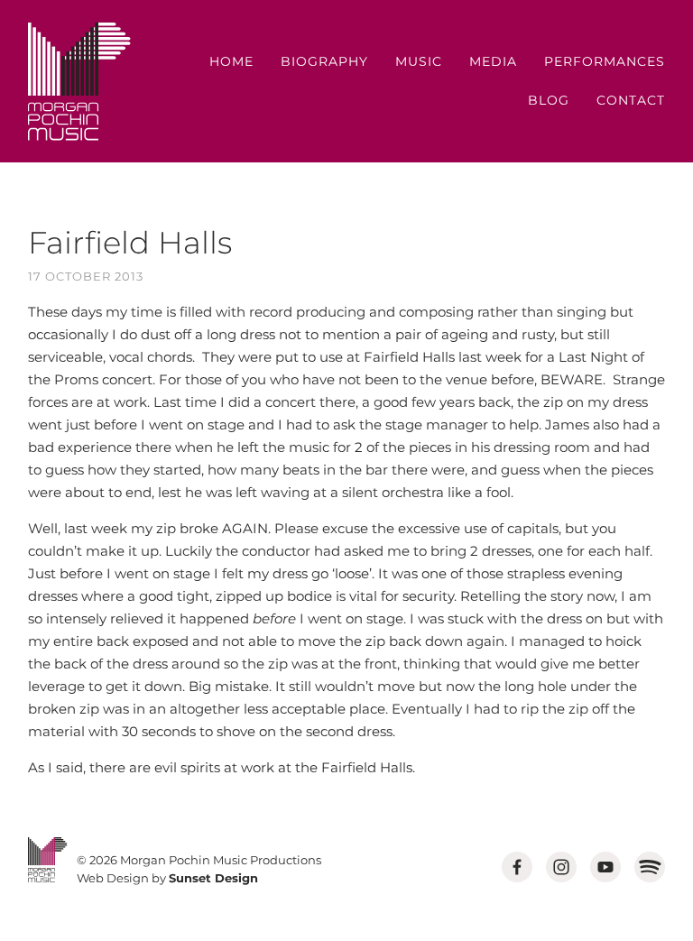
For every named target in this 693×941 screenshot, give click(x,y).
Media (493, 61)
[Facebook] (517, 867)
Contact (630, 100)
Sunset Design (213, 878)
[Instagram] (561, 867)
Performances (604, 61)
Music (418, 61)
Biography (324, 61)
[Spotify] (649, 867)
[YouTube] (605, 867)
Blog (548, 100)
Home (231, 61)
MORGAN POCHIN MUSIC (79, 82)
